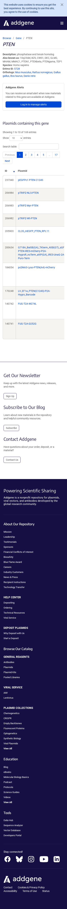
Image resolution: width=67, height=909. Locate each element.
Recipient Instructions (15, 582)
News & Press (11, 577)
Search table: (10, 146)
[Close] (60, 4)
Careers (7, 567)
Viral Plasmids (11, 743)
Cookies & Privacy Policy (31, 887)
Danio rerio (30, 75)
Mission (8, 531)
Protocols (8, 787)
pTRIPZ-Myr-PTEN (28, 205)
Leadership (9, 537)
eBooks (7, 772)
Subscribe (11, 428)
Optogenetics (10, 733)
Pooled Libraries (12, 677)
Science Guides (11, 792)
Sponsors (8, 547)
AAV (6, 692)
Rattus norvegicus (42, 72)
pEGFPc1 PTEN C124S (30, 180)
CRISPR (7, 718)
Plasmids (8, 667)
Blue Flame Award (13, 562)
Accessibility (10, 891)
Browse (7, 38)
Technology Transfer (14, 587)
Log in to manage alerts (34, 104)
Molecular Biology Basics (16, 777)
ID (6, 170)
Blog (6, 767)
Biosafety (8, 557)
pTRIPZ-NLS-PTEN (28, 192)
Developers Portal (12, 835)
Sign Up (10, 396)
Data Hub (8, 820)
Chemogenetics (11, 713)
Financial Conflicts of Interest (18, 552)
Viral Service (10, 617)
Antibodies (9, 662)
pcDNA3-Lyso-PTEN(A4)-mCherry (36, 267)
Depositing (9, 602)
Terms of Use (30, 891)
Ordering (8, 607)
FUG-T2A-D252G (27, 323)
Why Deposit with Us (14, 633)
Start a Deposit (11, 638)
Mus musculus (23, 72)
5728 (17, 68)
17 (56, 154)
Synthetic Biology (12, 738)
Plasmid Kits (10, 672)
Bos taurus (16, 75)
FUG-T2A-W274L (27, 303)
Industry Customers (13, 572)
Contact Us (12, 459)
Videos (7, 797)
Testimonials (10, 542)
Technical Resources (14, 612)
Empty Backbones (13, 723)
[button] (61, 23)
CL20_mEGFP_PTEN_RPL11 (33, 231)
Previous (10, 154)
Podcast (8, 782)
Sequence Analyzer (13, 825)
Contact (8, 887)
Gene (18, 38)
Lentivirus (8, 697)
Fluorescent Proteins (14, 728)
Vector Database (12, 830)
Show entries (17, 137)
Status (45, 891)
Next (7, 161)
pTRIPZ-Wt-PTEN (27, 218)
